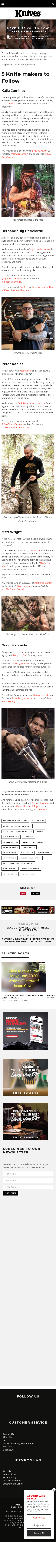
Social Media (28, 874)
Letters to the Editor (13, 1483)
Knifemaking (9, 858)
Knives (50, 39)
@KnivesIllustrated (41, 803)
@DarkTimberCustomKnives (15, 427)
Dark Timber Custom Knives (31, 403)
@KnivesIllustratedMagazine (28, 806)
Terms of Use (9, 1474)
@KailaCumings (39, 150)
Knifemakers (44, 853)
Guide (40, 39)
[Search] (53, 3)
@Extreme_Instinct (43, 582)
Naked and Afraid (31, 869)
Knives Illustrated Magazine (18, 863)
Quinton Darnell (19, 36)
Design (31, 39)
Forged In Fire (10, 842)
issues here (41, 809)
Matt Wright (34, 550)
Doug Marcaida (22, 663)
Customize (39, 1517)
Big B (22, 287)
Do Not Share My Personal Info (18, 1443)
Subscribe (7, 1446)
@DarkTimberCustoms (12, 424)
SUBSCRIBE (10, 1193)
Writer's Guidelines (12, 1480)
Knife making (10, 853)
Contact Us (8, 1434)
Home (17, 1505)
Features (28, 837)
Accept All (39, 1533)
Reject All (39, 1525)
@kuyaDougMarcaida (22, 698)
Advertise (7, 1471)
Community (20, 39)
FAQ (5, 1440)
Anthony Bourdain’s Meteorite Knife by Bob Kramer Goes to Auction (28, 940)
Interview (38, 842)
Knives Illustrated (31, 858)
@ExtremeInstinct (24, 586)
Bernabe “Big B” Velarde (15, 821)
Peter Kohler (25, 370)
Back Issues (8, 1449)
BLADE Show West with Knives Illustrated (28, 929)
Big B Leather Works (40, 249)
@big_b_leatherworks (11, 278)
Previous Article (28, 924)
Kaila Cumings (8, 103)
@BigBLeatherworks (11, 281)
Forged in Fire (19, 655)
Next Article (28, 935)
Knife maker (29, 847)
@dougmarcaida (41, 695)
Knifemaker (27, 853)
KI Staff (6, 1000)
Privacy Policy (9, 1477)
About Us (7, 1437)
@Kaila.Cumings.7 (19, 153)
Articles (7, 39)
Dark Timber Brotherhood (17, 826)
